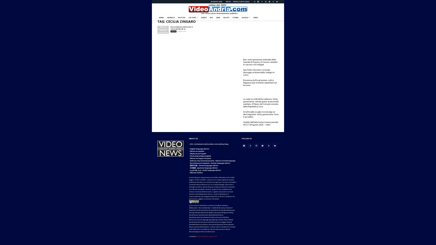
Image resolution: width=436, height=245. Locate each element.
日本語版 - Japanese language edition (204, 168)
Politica (181, 17)
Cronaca (171, 17)
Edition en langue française (200, 158)
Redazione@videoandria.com (207, 236)
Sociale (245, 17)
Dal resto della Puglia (254, 55)
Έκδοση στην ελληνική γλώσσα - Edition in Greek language (212, 161)
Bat (211, 17)
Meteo (228, 2)
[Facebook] (262, 1)
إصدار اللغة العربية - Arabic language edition (205, 170)
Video (255, 17)
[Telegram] (269, 1)
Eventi (204, 17)
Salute (226, 17)
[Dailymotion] (258, 1)
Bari (218, 17)
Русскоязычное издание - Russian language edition (210, 163)
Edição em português (198, 154)
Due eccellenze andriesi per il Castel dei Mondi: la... (182, 28)
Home (161, 17)
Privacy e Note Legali (241, 2)
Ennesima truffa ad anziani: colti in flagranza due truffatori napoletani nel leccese (260, 82)
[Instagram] (265, 1)
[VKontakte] (277, 1)
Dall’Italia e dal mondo (254, 94)
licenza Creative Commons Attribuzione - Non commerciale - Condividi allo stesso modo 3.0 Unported (210, 207)
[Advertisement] (260, 34)
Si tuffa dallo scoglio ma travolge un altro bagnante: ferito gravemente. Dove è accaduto (261, 114)
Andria (173, 31)
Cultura (192, 17)
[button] (254, 1)
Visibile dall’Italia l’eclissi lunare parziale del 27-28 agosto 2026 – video (260, 123)
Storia (235, 17)
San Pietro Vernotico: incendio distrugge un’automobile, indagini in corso (259, 72)
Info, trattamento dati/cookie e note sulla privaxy (209, 144)
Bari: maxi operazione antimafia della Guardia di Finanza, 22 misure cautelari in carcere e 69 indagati (260, 62)
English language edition (199, 149)
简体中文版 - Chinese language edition (204, 165)
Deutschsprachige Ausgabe (200, 156)
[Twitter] (273, 1)
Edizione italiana (196, 173)
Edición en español (197, 151)
